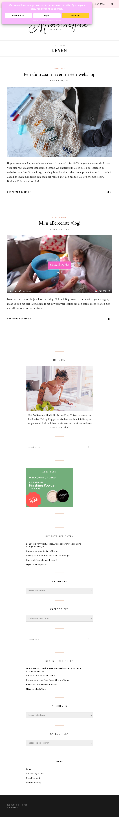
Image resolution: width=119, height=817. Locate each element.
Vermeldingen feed (35, 773)
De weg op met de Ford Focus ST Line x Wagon (48, 555)
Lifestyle (59, 69)
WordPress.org (33, 782)
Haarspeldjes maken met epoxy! (41, 560)
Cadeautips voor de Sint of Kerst (42, 551)
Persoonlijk (59, 217)
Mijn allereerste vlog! (59, 223)
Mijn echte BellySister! (36, 564)
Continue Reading (18, 192)
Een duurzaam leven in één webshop (59, 74)
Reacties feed (33, 778)
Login (28, 769)
